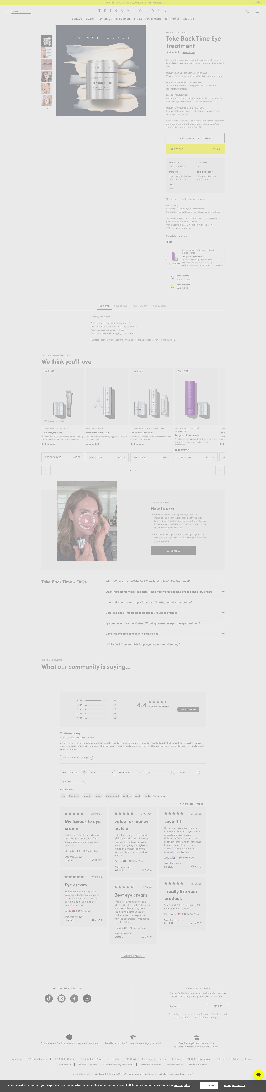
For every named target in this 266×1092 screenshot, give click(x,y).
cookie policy (182, 1085)
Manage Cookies (234, 1085)
